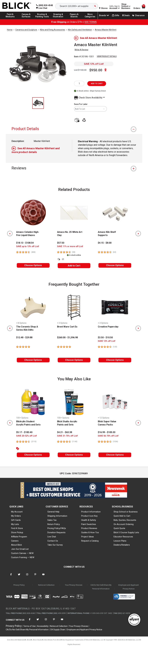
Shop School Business (126, 6)
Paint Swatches (88, 524)
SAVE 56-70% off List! (108, 436)
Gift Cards (16, 520)
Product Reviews (89, 528)
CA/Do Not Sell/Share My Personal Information (100, 587)
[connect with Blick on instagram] (27, 576)
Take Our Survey (55, 545)
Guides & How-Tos (90, 532)
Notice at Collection (46, 585)
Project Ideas (87, 536)
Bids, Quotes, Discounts (125, 520)
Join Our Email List (20, 549)
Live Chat (51, 536)
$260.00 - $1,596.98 (67, 337)
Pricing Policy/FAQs (56, 528)
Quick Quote (119, 528)
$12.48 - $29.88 (24, 337)
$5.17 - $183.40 (24, 432)
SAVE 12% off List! (106, 341)
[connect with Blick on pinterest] (35, 576)
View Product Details (107, 56)
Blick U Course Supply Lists (126, 532)
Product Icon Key (89, 516)
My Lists (15, 524)
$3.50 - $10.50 (105, 337)
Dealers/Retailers (122, 545)
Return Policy (53, 524)
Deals (127, 15)
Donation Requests (56, 532)
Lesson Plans (120, 541)
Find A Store (17, 528)
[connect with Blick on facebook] (11, 576)
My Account (17, 511)
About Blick (16, 545)
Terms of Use (29, 626)
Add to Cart (74, 265)
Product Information (91, 511)
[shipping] (77, 120)
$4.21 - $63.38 (64, 432)
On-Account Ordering (124, 524)
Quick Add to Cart (122, 516)
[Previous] (10, 233)
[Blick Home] (16, 5)
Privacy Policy (19, 585)
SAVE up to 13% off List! (27, 246)
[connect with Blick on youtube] (43, 576)
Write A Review (81, 50)
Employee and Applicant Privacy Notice (128, 587)
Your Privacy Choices (73, 585)
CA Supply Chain (57, 629)
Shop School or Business (126, 511)
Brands (102, 15)
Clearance (140, 15)
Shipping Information (57, 516)
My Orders (16, 516)
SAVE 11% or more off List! (70, 246)
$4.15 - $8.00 (104, 242)
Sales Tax (52, 520)
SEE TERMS (91, 22)
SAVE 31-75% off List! (67, 436)
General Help (53, 511)
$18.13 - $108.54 (25, 242)
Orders (136, 8)
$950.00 (95, 70)
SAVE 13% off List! (94, 64)
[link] (41, 8)
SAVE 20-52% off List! (26, 436)
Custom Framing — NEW (22, 557)
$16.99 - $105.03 (106, 432)
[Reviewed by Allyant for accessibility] (134, 620)
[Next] (138, 233)
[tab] (74, 128)
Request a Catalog (90, 541)
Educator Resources (123, 536)
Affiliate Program (19, 536)
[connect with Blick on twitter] (19, 576)
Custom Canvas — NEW (22, 553)
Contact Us (52, 541)
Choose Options (33, 265)
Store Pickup (17, 532)
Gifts (117, 15)
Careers (14, 541)
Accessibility (42, 626)
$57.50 (60, 242)
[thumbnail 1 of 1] (38, 103)
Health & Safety (88, 520)
